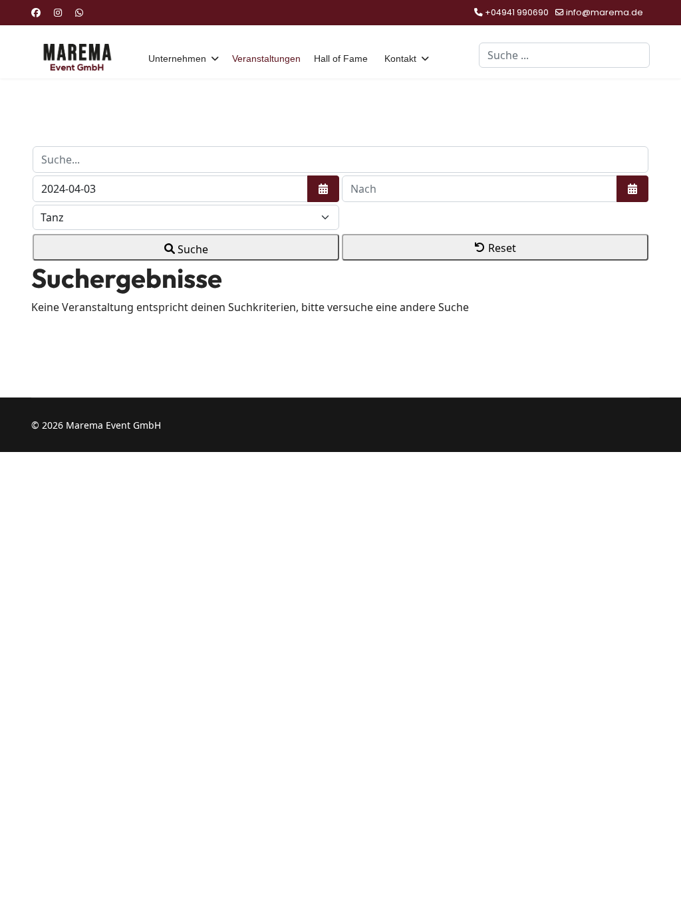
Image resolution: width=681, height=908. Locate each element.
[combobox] (564, 55)
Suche (191, 249)
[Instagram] (58, 12)
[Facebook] (36, 12)
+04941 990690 (517, 12)
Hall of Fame (341, 58)
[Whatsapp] (79, 12)
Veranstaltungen (266, 58)
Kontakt (400, 58)
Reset (500, 248)
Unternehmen (177, 58)
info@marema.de (604, 12)
